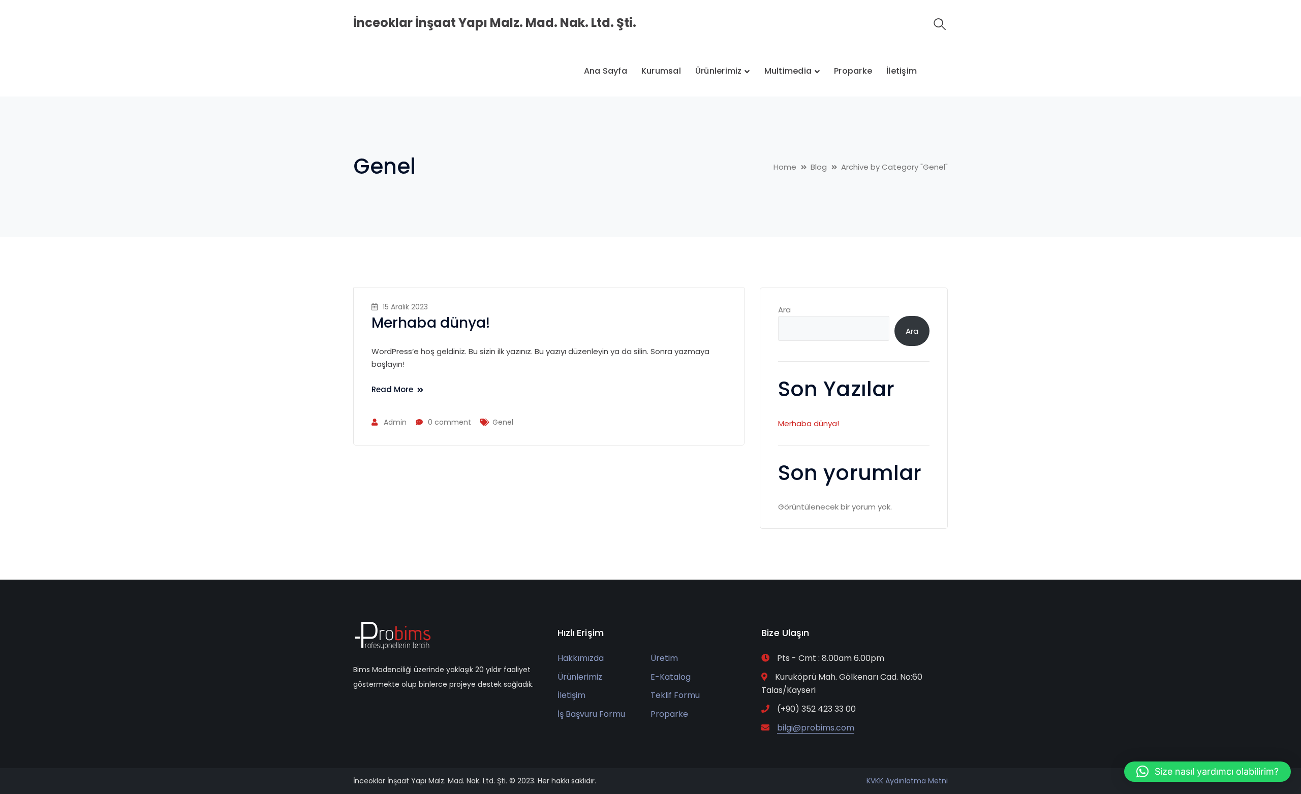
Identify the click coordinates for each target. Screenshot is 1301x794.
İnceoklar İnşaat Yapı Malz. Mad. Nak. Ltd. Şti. (494, 22)
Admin (395, 422)
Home (784, 167)
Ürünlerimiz (579, 677)
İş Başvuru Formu (591, 714)
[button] (1207, 771)
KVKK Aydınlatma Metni (907, 781)
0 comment (449, 422)
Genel (502, 422)
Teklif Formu (675, 695)
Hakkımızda (580, 658)
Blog (819, 167)
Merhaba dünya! (430, 323)
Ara (784, 309)
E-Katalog (670, 677)
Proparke (669, 714)
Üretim (664, 658)
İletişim (571, 695)
